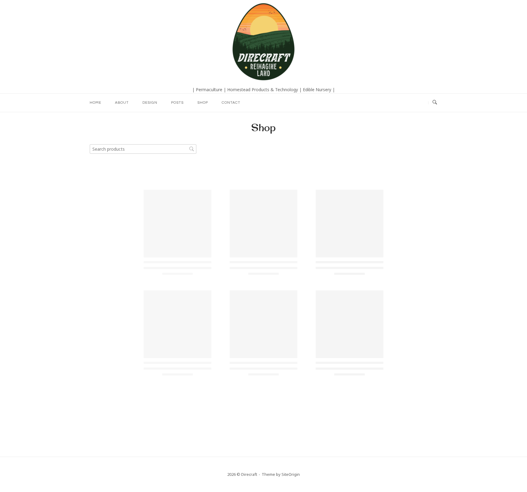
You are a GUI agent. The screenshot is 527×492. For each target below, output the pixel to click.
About (122, 103)
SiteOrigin (290, 474)
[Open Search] (434, 103)
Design (149, 103)
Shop (202, 103)
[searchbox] (143, 149)
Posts (177, 103)
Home (95, 103)
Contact (231, 103)
